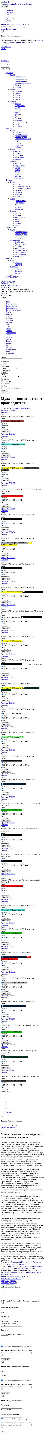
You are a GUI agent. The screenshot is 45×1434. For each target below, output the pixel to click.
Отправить (5, 1359)
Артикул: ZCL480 (8, 630)
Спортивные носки (20, 1268)
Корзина (29, 4)
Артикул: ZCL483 (8, 558)
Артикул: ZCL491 (8, 410)
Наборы (9, 314)
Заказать (5, 1432)
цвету (29, 408)
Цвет (3, 374)
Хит (5, 386)
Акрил (8, 343)
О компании (16, 1262)
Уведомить (5, 1393)
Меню (4, 298)
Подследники (11, 304)
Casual (8, 324)
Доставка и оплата (8, 1264)
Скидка (6, 384)
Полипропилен (12, 349)
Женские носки (36, 1266)
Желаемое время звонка (10, 1414)
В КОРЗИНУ (6, 432)
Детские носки (7, 1268)
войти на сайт (27, 42)
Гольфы (9, 312)
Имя (2, 1371)
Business (9, 322)
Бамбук (8, 339)
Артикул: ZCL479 (8, 654)
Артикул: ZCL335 (8, 899)
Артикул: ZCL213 (8, 1045)
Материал (5, 362)
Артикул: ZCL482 (8, 581)
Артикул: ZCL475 (8, 750)
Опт (7, 16)
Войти (3, 49)
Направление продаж (10, 1321)
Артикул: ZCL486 (8, 509)
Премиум (9, 318)
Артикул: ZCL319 (8, 995)
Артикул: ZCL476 (8, 726)
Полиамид (10, 353)
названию (22, 408)
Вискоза (9, 345)
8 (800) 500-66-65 (7, 24)
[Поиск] (24, 27)
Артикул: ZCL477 (8, 703)
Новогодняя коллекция (12, 388)
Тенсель (9, 337)
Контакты (9, 12)
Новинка (7, 381)
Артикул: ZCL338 (8, 874)
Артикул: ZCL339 (8, 848)
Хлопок (9, 331)
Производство (26, 1262)
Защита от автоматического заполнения (16, 1351)
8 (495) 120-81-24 (22, 24)
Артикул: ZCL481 (8, 605)
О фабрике (10, 10)
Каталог (9, 21)
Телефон (5, 1330)
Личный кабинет (13, 4)
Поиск (22, 4)
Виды (8, 302)
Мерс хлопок (11, 333)
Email (3, 1325)
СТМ (8, 14)
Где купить (10, 19)
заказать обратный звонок (11, 285)
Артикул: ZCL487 (8, 483)
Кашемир (9, 347)
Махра (6, 379)
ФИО (3, 1312)
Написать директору (9, 1283)
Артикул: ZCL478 (8, 677)
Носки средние (11, 308)
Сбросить (5, 393)
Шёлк (8, 351)
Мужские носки (23, 1266)
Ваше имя (5, 1405)
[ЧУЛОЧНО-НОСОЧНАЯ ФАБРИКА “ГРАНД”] (5, 2)
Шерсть (9, 341)
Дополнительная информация (12, 1334)
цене (16, 408)
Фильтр (4, 390)
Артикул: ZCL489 (8, 457)
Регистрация (6, 47)
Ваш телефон (6, 1409)
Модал (8, 335)
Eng (7, 65)
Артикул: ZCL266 (8, 1019)
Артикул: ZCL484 (8, 532)
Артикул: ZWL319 (8, 1070)
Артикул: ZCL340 (8, 823)
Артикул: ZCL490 (8, 434)
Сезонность (5, 370)
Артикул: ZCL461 (8, 773)
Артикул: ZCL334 (8, 923)
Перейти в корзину (8, 1127)
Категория (5, 366)
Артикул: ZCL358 (8, 797)
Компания (5, 1317)
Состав (8, 329)
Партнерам (37, 1262)
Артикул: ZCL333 (8, 946)
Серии (8, 316)
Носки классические (14, 310)
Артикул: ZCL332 (8, 972)
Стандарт (9, 320)
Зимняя (8, 327)
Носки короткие (12, 306)
